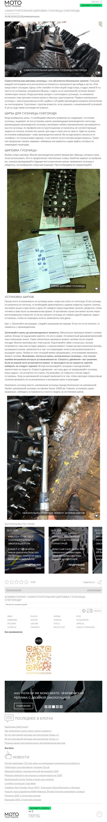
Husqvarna (82, 620)
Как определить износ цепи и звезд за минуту (28, 731)
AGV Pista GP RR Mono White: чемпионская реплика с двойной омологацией (49, 695)
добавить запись (91, 5)
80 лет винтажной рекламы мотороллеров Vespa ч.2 (32, 735)
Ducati (34, 616)
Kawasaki (12, 620)
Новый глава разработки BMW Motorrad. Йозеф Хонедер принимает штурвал (45, 791)
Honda (57, 616)
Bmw (10, 616)
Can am (34, 624)
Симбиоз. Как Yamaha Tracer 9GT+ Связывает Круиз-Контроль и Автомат (42, 787)
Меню (95, 2)
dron (83, 568)
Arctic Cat (59, 627)
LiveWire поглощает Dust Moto (20, 783)
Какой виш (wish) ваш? (16, 727)
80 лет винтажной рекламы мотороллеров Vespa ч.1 (32, 739)
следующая (94, 590)
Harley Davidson (85, 627)
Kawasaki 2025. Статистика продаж (23, 800)
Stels (57, 624)
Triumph (35, 627)
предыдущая (13, 590)
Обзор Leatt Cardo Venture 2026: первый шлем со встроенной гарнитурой (66, 538)
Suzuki (34, 620)
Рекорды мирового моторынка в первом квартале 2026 (33, 775)
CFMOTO (12, 627)
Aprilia (80, 624)
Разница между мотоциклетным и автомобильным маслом (35, 743)
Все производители (13, 632)
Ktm (78, 616)
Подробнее (33, 564)
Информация (34, 815)
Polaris (12, 624)
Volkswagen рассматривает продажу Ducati (27, 767)
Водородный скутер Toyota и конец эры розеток (29, 779)
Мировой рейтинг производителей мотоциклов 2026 (32, 771)
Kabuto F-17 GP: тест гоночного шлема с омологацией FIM (20, 540)
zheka (38, 568)
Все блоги (9, 748)
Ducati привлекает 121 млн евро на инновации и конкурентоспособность (42, 763)
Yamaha (57, 620)
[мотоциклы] (13, 4)
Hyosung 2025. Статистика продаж (22, 796)
